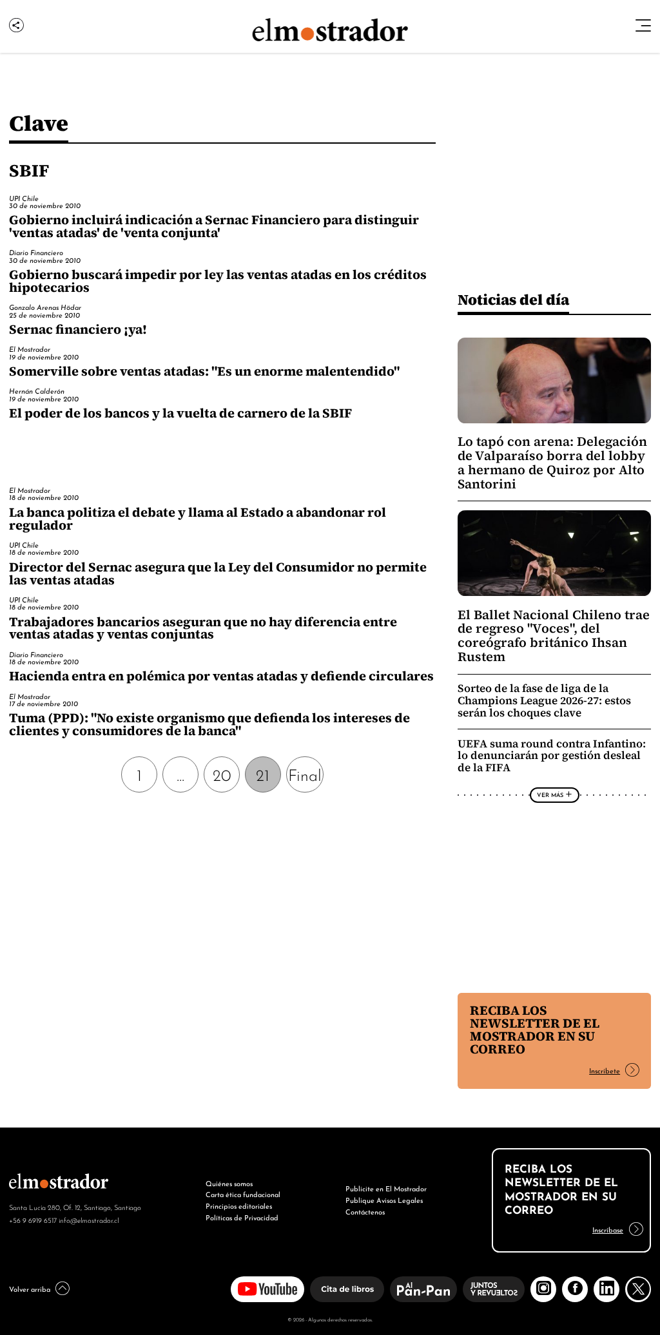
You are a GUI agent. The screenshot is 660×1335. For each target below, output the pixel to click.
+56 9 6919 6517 (33, 1220)
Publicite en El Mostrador (386, 1188)
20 (222, 774)
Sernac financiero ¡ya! (78, 329)
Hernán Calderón (36, 390)
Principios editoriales (239, 1205)
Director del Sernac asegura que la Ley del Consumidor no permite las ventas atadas (218, 573)
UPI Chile (24, 198)
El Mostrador (29, 348)
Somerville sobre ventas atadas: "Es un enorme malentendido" (204, 371)
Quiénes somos (229, 1183)
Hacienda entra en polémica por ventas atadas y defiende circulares (221, 676)
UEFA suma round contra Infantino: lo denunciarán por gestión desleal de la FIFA (552, 756)
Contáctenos (365, 1211)
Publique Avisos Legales (384, 1200)
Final (305, 774)
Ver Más (550, 794)
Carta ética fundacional (243, 1194)
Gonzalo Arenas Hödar (45, 306)
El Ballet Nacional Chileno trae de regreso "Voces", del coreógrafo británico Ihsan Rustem (554, 636)
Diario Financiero (36, 252)
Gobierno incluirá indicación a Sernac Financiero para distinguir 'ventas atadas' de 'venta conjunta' (214, 226)
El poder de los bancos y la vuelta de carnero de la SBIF (180, 413)
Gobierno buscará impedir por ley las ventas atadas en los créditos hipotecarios (218, 281)
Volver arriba (29, 1288)
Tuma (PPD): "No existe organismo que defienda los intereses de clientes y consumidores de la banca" (209, 724)
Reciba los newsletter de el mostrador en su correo (534, 1029)
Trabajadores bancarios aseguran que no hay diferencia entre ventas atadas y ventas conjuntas (203, 628)
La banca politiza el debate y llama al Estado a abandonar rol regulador (197, 518)
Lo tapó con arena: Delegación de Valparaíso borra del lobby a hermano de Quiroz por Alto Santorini (552, 462)
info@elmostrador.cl (89, 1220)
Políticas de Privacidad (242, 1217)
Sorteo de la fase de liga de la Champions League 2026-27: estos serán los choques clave (544, 700)
